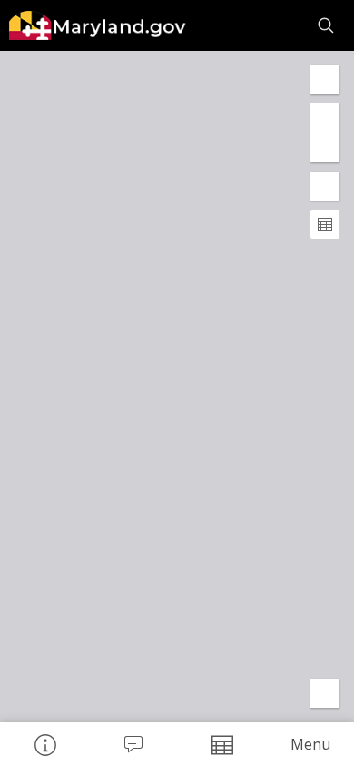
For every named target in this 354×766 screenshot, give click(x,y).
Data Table (221, 744)
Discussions (133, 744)
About (44, 744)
